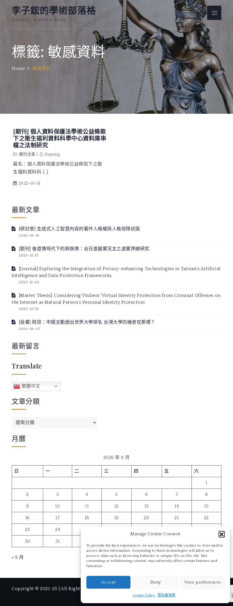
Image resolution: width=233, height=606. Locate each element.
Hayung (52, 154)
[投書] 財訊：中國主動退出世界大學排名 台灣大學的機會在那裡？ (87, 322)
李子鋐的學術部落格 (54, 10)
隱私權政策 (167, 595)
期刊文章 (27, 154)
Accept (108, 582)
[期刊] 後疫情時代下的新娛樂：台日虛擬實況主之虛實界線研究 (84, 248)
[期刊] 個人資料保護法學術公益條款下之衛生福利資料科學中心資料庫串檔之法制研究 (59, 138)
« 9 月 (18, 557)
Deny (155, 582)
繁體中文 (30, 386)
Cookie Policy (144, 595)
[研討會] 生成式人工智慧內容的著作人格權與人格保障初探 (79, 228)
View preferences (202, 582)
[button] (221, 534)
